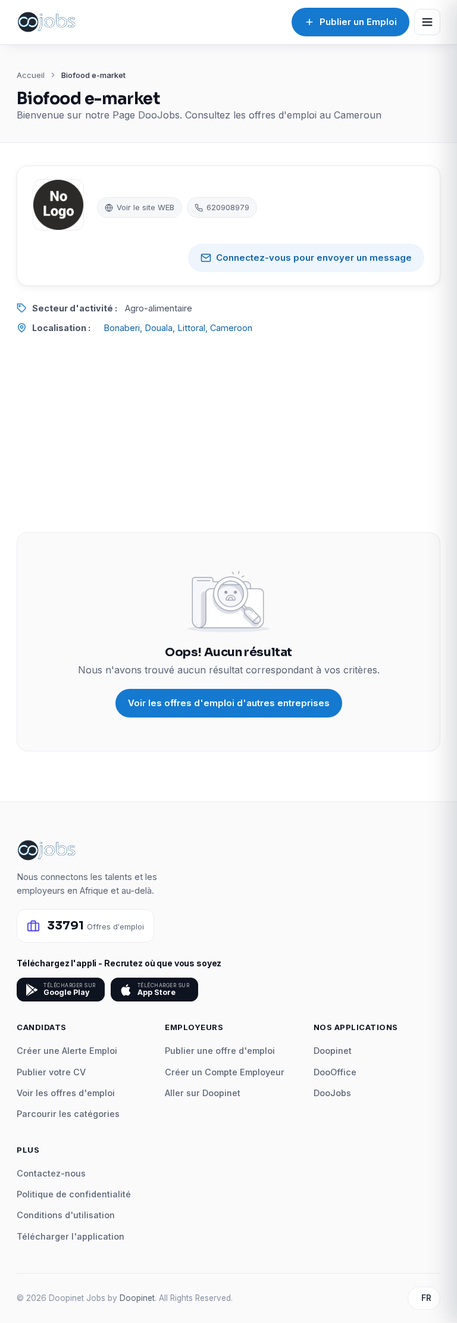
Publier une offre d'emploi (220, 1051)
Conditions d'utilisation (66, 1215)
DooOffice (335, 1072)
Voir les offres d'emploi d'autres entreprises (229, 703)
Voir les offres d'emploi (66, 1093)
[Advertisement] (228, 433)
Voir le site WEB (145, 207)
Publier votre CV (51, 1072)
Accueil (31, 75)
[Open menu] (427, 22)
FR (426, 1298)
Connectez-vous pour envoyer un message (314, 257)
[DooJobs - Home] (46, 22)
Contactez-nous (51, 1173)
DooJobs (332, 1093)
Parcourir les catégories (68, 1114)
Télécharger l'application (70, 1236)
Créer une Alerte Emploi (67, 1051)
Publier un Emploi (358, 21)
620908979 (227, 207)
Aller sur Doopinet (202, 1093)
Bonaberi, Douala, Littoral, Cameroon (178, 328)
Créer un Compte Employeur (224, 1072)
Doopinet (333, 1051)
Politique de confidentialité (74, 1194)
